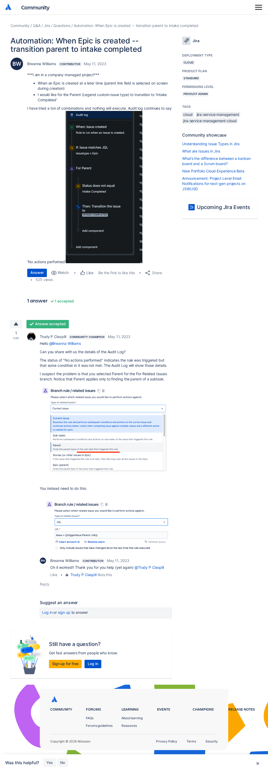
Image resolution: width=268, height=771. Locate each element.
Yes (49, 762)
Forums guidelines (99, 726)
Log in (47, 612)
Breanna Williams (41, 63)
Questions (61, 25)
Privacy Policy (166, 741)
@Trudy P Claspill (149, 567)
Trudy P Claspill (53, 336)
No (62, 762)
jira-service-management (218, 114)
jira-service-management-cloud (210, 121)
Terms (191, 741)
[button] (104, 187)
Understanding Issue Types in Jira (210, 144)
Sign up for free (65, 663)
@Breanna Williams (65, 343)
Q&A (37, 25)
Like (53, 574)
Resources (129, 726)
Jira (47, 25)
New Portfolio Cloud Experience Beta (213, 171)
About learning (132, 718)
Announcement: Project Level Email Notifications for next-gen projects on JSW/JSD (213, 183)
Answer (37, 272)
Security (211, 741)
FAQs (89, 718)
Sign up (64, 612)
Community (35, 7)
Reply (44, 584)
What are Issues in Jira (201, 151)
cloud (188, 114)
